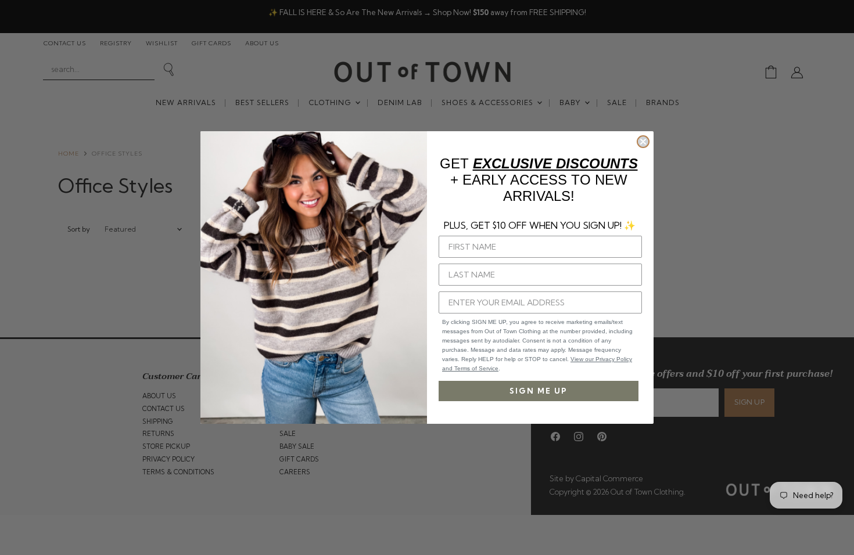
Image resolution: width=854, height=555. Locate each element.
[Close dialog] (643, 141)
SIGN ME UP (538, 390)
